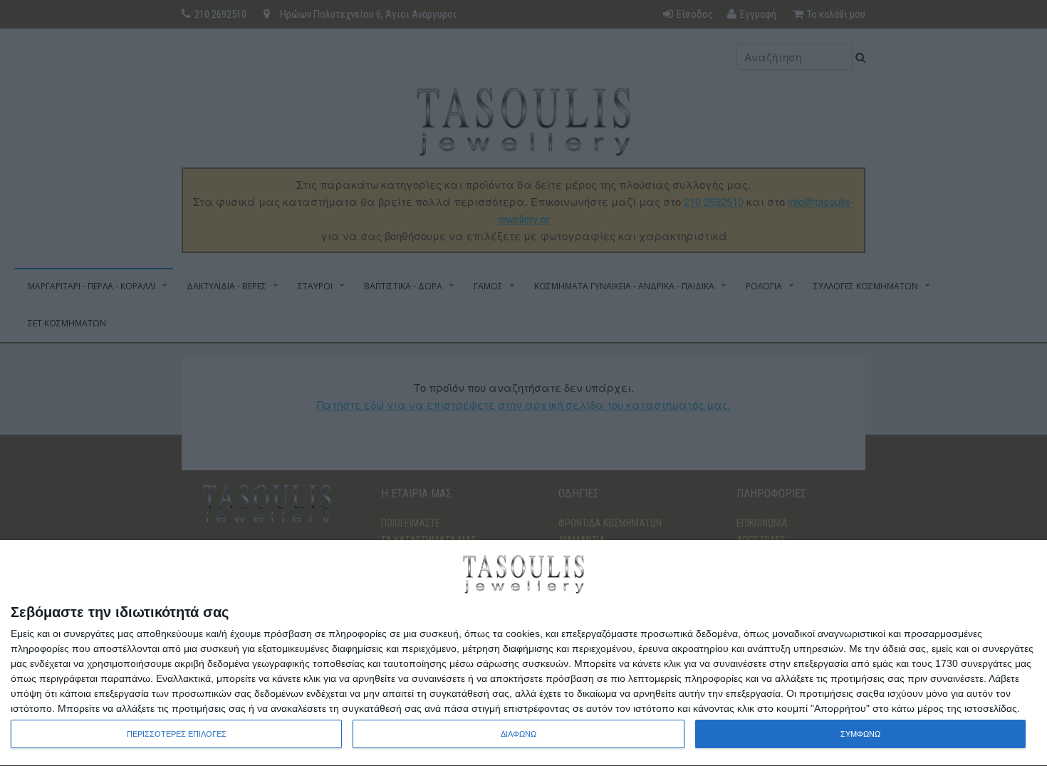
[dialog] (523, 653)
